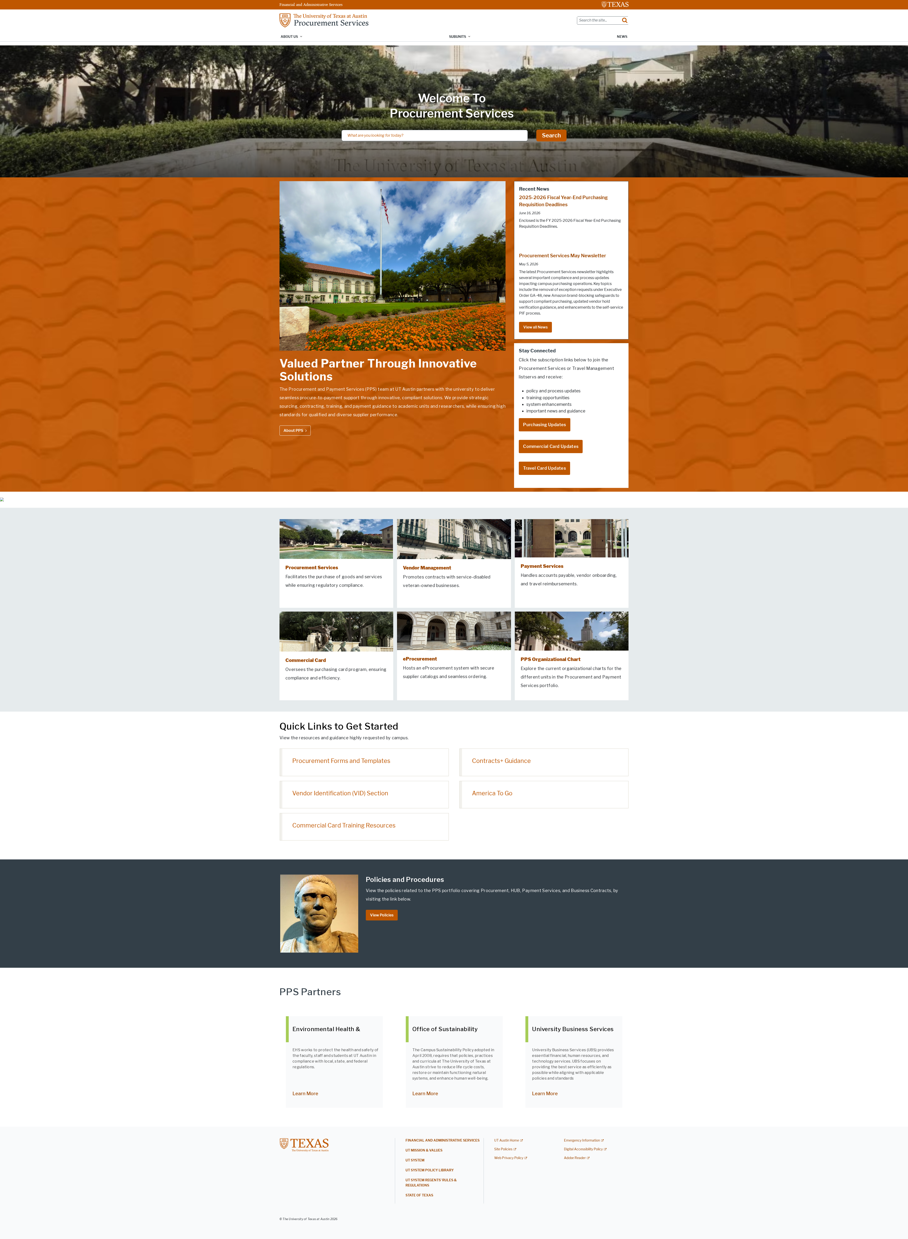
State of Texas (419, 1195)
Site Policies (503, 1149)
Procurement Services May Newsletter (562, 255)
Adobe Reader (575, 1158)
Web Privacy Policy (508, 1158)
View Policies (381, 915)
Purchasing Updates (544, 424)
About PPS (293, 430)
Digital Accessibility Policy (583, 1149)
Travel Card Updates (544, 468)
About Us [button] (289, 37)
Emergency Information (582, 1140)
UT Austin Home (506, 1140)
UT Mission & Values (424, 1150)
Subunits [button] (457, 37)
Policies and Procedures (405, 880)
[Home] (323, 20)
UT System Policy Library (430, 1170)
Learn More (305, 1093)
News (622, 37)
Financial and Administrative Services (310, 4)
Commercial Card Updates (550, 446)
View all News (535, 327)
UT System (415, 1160)
